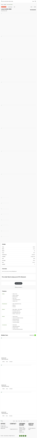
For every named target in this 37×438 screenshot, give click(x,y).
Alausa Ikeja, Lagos (4, 10)
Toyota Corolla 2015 (4, 413)
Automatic (33, 254)
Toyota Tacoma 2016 (4, 359)
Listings (5, 4)
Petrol (34, 260)
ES (34, 250)
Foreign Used (33, 256)
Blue (34, 252)
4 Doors (33, 262)
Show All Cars (32, 335)
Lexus (34, 248)
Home (2, 4)
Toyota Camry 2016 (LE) (5, 386)
